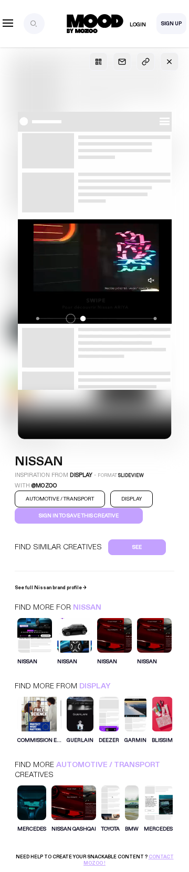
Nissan (87, 607)
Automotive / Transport (108, 765)
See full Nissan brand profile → (51, 587)
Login (138, 24)
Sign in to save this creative (79, 515)
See (137, 547)
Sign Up (171, 23)
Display (94, 686)
